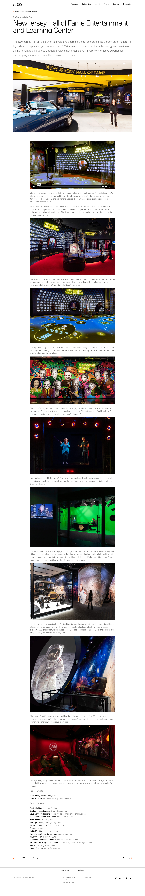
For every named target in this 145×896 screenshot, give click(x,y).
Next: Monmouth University (121, 858)
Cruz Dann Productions (40, 813)
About (97, 4)
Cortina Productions (38, 810)
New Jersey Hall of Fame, (41, 795)
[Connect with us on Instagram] (126, 878)
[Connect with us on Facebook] (123, 878)
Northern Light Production (41, 839)
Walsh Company (37, 848)
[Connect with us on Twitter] (130, 878)
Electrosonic (35, 819)
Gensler (33, 828)
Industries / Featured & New (26, 11)
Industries (86, 4)
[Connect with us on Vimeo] (116, 878)
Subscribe (127, 4)
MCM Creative (36, 836)
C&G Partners (36, 798)
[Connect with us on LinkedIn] (119, 878)
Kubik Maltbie (36, 831)
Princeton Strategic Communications (46, 842)
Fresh (106, 4)
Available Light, (36, 808)
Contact (115, 4)
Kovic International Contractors (43, 833)
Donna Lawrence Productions (43, 816)
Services (74, 4)
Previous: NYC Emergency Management (28, 858)
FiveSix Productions (38, 825)
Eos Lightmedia (36, 822)
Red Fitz (33, 845)
